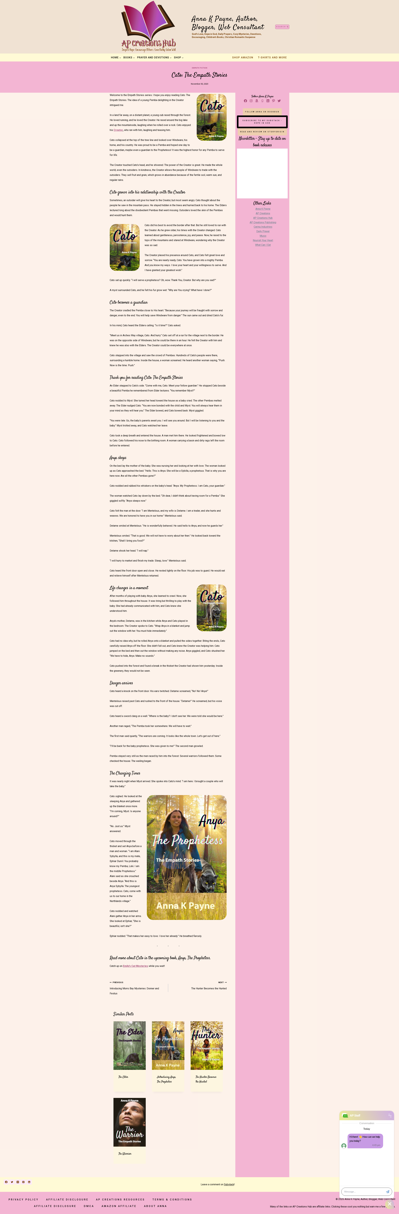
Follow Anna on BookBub (262, 112)
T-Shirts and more (272, 57)
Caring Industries (263, 226)
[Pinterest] (23, 1182)
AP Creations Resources (120, 1199)
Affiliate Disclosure (67, 1199)
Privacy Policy (24, 1199)
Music (263, 235)
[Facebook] (6, 1182)
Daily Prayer (263, 231)
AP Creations (263, 213)
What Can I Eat (263, 244)
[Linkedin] (29, 1182)
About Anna (155, 1206)
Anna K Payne (262, 208)
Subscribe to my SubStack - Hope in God (262, 122)
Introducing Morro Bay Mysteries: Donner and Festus (134, 988)
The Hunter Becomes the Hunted (209, 985)
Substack (229, 1184)
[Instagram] (17, 1182)
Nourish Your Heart (263, 240)
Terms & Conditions (172, 1199)
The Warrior (124, 1154)
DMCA (89, 1206)
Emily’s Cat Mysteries (135, 966)
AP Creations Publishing (263, 222)
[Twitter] (12, 1182)
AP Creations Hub (263, 217)
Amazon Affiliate (119, 1206)
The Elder (123, 1077)
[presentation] (129, 1045)
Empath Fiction (199, 68)
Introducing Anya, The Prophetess (166, 1079)
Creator (118, 130)
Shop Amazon (242, 57)
